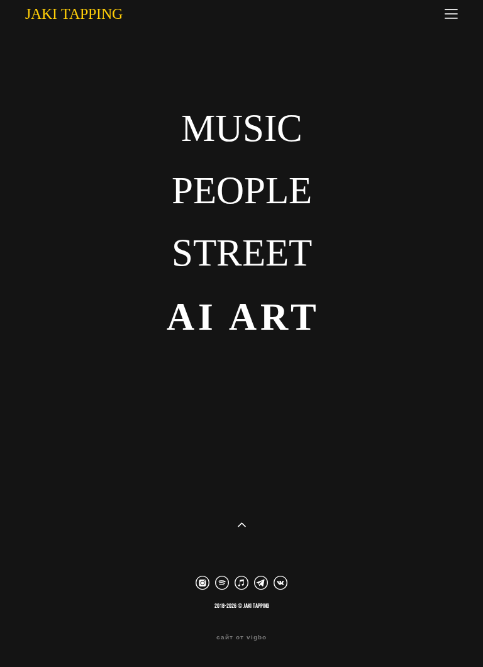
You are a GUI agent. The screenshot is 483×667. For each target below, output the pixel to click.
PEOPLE (242, 190)
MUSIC (242, 128)
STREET (242, 253)
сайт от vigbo (241, 637)
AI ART (243, 317)
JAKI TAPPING (74, 13)
